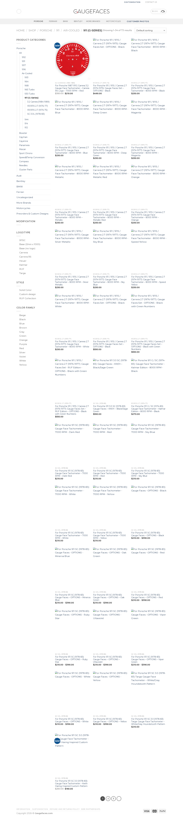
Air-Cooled (71, 30)
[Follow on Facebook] (160, 2)
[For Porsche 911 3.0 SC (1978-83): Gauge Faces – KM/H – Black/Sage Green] (110, 380)
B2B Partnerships (90, 809)
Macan (22, 149)
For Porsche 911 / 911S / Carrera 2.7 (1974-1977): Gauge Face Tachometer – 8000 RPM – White (72, 344)
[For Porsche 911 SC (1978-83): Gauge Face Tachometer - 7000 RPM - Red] (110, 444)
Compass (24, 161)
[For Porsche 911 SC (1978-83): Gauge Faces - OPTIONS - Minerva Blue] (72, 568)
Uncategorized (24, 197)
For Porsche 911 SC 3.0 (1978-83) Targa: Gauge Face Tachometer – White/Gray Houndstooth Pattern (148, 721)
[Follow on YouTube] (165, 2)
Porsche (38, 21)
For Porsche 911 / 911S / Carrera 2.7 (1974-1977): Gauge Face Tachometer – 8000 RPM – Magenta (148, 151)
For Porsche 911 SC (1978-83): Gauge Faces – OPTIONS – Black (147, 534)
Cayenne (23, 141)
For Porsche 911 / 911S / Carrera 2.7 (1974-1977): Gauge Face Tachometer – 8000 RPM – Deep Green (110, 151)
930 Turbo (30, 93)
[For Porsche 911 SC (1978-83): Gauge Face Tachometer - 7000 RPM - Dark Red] (72, 444)
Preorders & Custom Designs (32, 213)
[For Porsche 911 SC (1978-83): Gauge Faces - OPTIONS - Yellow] (110, 692)
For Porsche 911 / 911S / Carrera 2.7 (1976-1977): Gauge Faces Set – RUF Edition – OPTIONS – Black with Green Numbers (72, 410)
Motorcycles (113, 21)
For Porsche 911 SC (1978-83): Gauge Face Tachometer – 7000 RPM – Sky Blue (147, 473)
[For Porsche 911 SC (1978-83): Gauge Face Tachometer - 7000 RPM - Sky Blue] (149, 444)
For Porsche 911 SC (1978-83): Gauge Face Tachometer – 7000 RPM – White (71, 535)
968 (27, 85)
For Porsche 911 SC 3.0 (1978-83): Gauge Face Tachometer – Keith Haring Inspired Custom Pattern (71, 783)
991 (23, 61)
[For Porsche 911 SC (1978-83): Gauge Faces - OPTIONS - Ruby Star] (72, 630)
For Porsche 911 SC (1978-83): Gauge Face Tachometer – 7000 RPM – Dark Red (71, 473)
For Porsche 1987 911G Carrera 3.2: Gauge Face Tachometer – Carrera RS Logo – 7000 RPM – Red (72, 88)
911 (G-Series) (31, 97)
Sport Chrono (25, 153)
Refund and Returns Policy (64, 809)
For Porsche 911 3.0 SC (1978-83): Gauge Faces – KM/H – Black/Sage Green (110, 409)
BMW (65, 21)
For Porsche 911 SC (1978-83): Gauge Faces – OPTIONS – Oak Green (108, 597)
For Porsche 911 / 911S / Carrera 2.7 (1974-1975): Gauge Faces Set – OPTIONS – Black (110, 88)
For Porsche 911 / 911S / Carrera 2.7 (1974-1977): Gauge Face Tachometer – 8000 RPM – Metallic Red (110, 216)
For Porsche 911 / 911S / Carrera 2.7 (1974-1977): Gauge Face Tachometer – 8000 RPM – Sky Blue (110, 281)
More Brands (93, 21)
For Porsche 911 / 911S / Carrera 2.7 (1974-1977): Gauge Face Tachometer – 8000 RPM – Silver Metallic (72, 281)
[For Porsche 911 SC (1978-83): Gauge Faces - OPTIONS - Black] (149, 506)
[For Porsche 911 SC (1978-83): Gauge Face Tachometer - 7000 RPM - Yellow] (110, 506)
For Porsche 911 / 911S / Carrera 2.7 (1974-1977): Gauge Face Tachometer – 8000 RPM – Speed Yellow (148, 281)
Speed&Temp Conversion (32, 157)
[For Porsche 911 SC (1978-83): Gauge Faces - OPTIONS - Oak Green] (110, 568)
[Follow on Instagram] (162, 2)
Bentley (78, 21)
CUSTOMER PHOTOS (138, 21)
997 (24, 65)
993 (26, 77)
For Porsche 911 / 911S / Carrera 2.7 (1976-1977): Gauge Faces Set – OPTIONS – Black (110, 344)
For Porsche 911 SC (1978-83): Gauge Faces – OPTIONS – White (71, 720)
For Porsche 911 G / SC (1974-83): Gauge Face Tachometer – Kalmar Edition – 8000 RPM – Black (148, 409)
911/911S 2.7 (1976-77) (37, 106)
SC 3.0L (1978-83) (36, 114)
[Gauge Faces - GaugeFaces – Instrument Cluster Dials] (91, 11)
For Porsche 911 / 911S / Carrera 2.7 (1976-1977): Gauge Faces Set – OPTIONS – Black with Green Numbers (148, 345)
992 (24, 57)
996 (24, 69)
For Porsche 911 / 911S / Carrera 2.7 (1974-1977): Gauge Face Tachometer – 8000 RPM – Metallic (72, 216)
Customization (132, 2)
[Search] (19, 11)
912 (26, 127)
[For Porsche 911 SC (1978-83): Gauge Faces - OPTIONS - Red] (149, 568)
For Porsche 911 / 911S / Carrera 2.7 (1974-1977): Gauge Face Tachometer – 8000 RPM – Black (148, 88)
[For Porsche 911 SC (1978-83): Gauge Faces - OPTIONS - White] (72, 692)
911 (57, 30)
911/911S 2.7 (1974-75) (37, 110)
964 (26, 81)
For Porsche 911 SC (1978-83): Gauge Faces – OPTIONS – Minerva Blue (72, 597)
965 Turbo (30, 89)
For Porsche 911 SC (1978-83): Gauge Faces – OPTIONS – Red (147, 596)
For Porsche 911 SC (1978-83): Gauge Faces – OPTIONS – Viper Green (147, 659)
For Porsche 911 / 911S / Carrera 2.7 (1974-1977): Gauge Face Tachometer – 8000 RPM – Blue (72, 150)
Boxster (23, 133)
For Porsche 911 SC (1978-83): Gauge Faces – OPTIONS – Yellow (110, 720)
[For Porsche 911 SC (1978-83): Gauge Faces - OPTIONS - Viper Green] (149, 630)
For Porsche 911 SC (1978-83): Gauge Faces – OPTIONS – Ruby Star (71, 659)
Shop (32, 30)
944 (26, 119)
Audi (18, 175)
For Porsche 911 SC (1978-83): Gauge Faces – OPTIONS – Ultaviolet (107, 659)
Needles (23, 165)
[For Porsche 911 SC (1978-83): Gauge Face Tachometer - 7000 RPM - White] (72, 506)
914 (26, 123)
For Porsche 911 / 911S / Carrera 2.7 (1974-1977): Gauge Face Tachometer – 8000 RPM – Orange (148, 216)
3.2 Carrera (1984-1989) (38, 101)
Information (23, 809)
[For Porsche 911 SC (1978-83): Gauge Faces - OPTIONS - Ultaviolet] (110, 630)
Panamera (24, 145)
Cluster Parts (25, 169)
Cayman (23, 137)
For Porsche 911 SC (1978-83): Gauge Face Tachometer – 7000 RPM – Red (109, 473)
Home (20, 30)
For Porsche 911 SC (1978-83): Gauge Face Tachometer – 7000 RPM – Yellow (109, 535)
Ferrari (53, 21)
